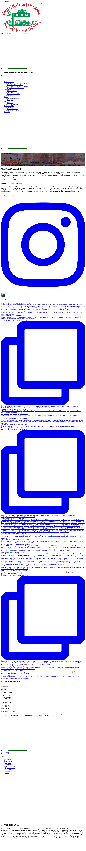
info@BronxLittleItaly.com (8, 711)
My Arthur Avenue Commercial (15, 88)
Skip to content (5, 1)
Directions (10, 103)
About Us (10, 107)
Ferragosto (10, 100)
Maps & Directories (12, 104)
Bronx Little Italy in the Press (15, 85)
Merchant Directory (12, 91)
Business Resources (12, 109)
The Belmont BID (9, 106)
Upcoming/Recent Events (14, 98)
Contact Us (7, 112)
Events (6, 97)
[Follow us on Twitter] (20, 68)
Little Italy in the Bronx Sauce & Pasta (17, 86)
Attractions (10, 92)
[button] (5, 753)
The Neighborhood (9, 82)
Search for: (4, 33)
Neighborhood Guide (9, 89)
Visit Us (6, 101)
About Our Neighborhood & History (17, 83)
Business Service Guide (13, 94)
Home (5, 80)
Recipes (9, 95)
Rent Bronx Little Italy (13, 110)
